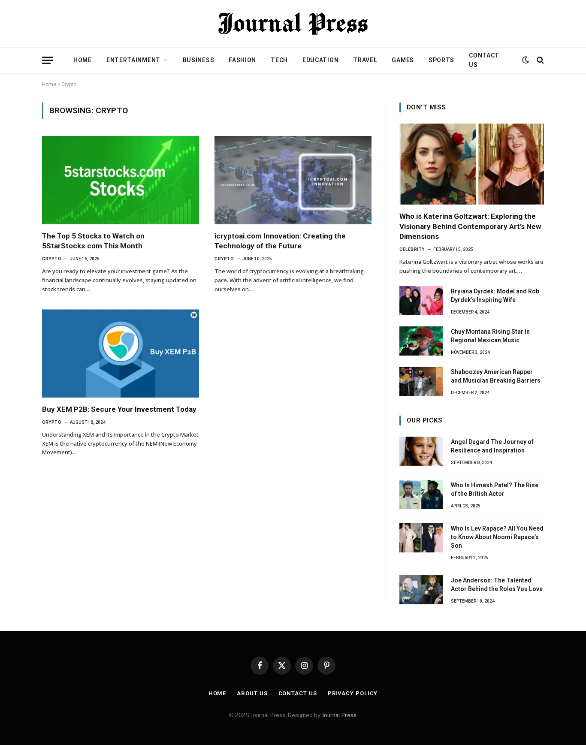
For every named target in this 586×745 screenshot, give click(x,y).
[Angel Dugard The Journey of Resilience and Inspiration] (421, 451)
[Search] (539, 60)
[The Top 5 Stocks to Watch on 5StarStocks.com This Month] (120, 180)
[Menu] (47, 60)
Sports (441, 60)
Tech (279, 60)
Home (82, 60)
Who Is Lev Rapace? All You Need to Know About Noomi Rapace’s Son (497, 537)
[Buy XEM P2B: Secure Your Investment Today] (120, 353)
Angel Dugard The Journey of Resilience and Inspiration (492, 446)
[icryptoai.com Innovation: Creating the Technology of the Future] (293, 180)
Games (403, 60)
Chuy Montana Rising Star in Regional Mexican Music (490, 336)
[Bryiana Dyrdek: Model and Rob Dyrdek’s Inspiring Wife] (421, 300)
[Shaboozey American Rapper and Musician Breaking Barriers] (421, 381)
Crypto (51, 258)
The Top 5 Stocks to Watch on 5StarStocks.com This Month (93, 241)
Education (320, 60)
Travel (365, 60)
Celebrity (412, 249)
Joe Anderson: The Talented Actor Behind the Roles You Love (497, 584)
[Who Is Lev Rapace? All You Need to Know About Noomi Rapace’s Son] (421, 537)
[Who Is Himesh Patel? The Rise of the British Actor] (421, 494)
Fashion (242, 60)
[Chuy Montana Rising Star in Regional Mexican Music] (421, 341)
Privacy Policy (353, 693)
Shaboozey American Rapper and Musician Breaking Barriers (496, 376)
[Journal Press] (293, 23)
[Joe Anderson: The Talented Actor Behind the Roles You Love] (421, 589)
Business (198, 60)
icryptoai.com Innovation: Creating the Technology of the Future (280, 241)
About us (252, 693)
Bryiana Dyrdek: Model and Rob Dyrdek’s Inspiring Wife (495, 295)
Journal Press (339, 715)
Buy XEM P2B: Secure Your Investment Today (119, 409)
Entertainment (133, 60)
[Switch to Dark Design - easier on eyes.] (525, 60)
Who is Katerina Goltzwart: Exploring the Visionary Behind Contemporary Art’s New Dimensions (470, 226)
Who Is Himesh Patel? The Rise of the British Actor (494, 489)
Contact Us (484, 60)
